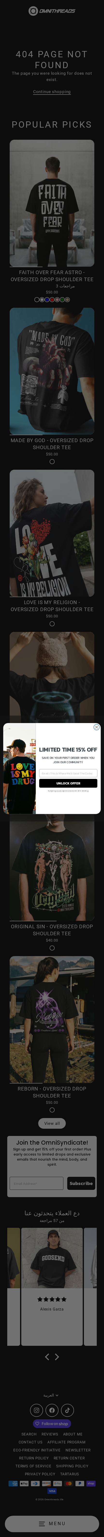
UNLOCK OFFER (68, 783)
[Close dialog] (97, 727)
